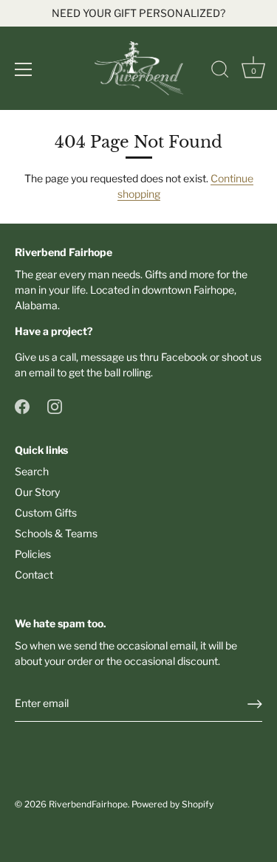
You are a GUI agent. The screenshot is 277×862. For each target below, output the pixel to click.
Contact (34, 574)
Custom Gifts (46, 512)
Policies (33, 554)
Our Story (37, 492)
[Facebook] (22, 405)
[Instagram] (54, 405)
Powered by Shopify (172, 804)
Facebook (184, 357)
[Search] (220, 71)
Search (32, 471)
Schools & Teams (56, 533)
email (42, 372)
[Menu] (23, 69)
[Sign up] (254, 704)
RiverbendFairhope (88, 804)
